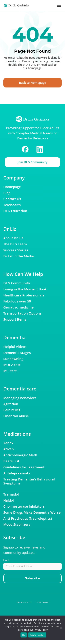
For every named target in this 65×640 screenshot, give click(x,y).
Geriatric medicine (18, 307)
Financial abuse (16, 416)
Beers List (11, 461)
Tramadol (11, 494)
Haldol (8, 500)
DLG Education (15, 211)
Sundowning (13, 359)
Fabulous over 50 (17, 301)
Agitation (10, 404)
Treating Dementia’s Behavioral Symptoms (29, 481)
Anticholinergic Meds (20, 455)
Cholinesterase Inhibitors (24, 506)
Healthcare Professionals (23, 295)
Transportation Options (22, 313)
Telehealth (12, 205)
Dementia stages (17, 353)
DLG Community (16, 283)
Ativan (8, 449)
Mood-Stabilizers (16, 525)
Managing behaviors (19, 398)
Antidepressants (16, 473)
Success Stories (15, 250)
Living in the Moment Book (25, 289)
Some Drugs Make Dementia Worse (32, 512)
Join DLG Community (32, 162)
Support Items (14, 319)
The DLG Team (15, 244)
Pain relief (11, 410)
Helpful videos (14, 347)
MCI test (10, 371)
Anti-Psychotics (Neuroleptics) (27, 518)
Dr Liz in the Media (18, 256)
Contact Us (12, 199)
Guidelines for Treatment (23, 467)
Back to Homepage (32, 83)
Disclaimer (42, 602)
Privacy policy (24, 602)
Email (5, 560)
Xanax (8, 443)
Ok (23, 635)
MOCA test (11, 365)
